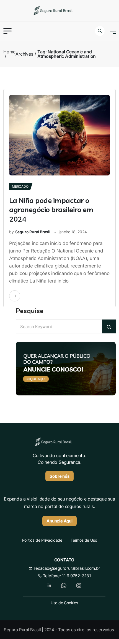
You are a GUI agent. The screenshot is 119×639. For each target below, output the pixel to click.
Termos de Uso (84, 540)
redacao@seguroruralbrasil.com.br (66, 568)
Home (9, 51)
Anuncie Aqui (59, 521)
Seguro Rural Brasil (32, 231)
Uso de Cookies (64, 602)
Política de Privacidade (42, 540)
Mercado (20, 186)
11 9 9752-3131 (76, 576)
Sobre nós (59, 476)
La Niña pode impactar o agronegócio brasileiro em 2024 (51, 210)
